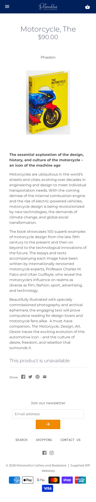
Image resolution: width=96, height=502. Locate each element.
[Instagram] (52, 454)
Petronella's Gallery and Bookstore (42, 465)
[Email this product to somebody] (45, 377)
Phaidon (48, 57)
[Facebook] (44, 454)
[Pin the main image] (37, 377)
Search (21, 440)
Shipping (44, 440)
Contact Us (71, 440)
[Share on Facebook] (23, 377)
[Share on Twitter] (30, 377)
